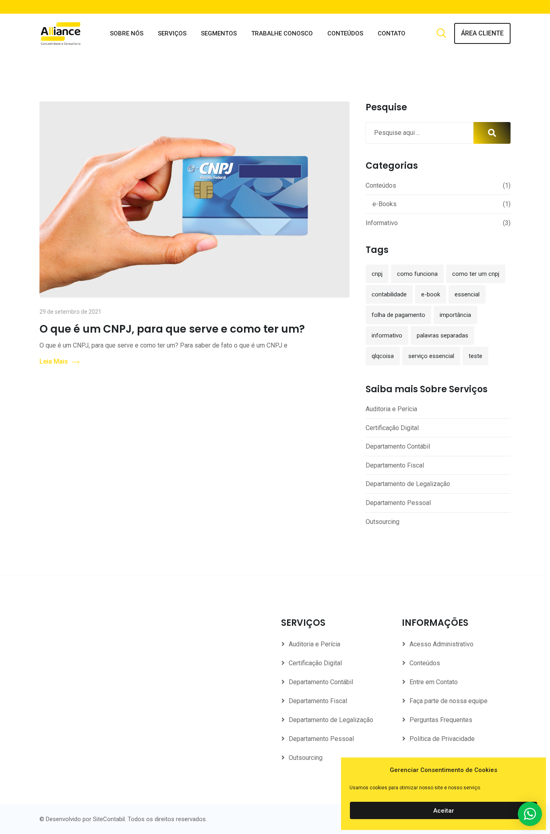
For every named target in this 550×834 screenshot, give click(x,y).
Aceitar (443, 810)
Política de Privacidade (442, 739)
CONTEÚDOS (345, 33)
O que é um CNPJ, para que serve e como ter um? (172, 329)
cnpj (377, 273)
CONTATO (391, 33)
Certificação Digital (392, 428)
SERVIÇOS (172, 33)
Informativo (382, 223)
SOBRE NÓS (126, 33)
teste (475, 356)
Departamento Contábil (398, 446)
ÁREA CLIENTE (482, 33)
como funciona (417, 273)
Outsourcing (382, 522)
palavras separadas (442, 335)
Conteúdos (381, 185)
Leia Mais (53, 361)
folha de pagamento (398, 315)
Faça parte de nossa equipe (448, 701)
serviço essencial (431, 356)
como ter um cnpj (475, 273)
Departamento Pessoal (398, 503)
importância (455, 315)
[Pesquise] (441, 34)
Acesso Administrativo (441, 644)
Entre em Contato (433, 682)
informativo (387, 335)
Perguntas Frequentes (440, 720)
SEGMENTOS (219, 33)
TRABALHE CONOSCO (282, 33)
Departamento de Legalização (408, 484)
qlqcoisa (383, 356)
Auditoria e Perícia (391, 409)
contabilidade (389, 294)
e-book (430, 294)
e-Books (384, 204)
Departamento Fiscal (395, 465)
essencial (467, 294)
